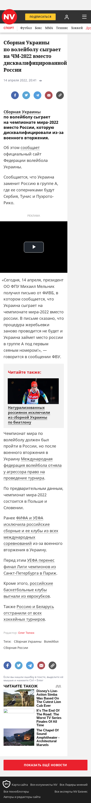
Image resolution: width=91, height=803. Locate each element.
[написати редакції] (49, 95)
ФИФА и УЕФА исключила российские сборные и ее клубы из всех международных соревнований (31, 530)
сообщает (30, 147)
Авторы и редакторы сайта (22, 797)
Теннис (62, 28)
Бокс (38, 28)
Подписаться (40, 17)
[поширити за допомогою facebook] (15, 95)
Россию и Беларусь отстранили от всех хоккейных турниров (29, 613)
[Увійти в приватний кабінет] (66, 16)
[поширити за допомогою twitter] (26, 95)
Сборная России (16, 648)
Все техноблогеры (16, 791)
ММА (49, 28)
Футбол (26, 28)
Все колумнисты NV (43, 785)
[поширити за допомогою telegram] (37, 95)
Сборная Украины (22, 111)
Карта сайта (20, 785)
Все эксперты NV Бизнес (71, 791)
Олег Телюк (26, 633)
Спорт (9, 28)
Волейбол (51, 641)
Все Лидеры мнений (73, 785)
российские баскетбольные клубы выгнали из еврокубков (28, 590)
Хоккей (77, 28)
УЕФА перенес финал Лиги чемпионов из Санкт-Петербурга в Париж (30, 567)
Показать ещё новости (45, 765)
